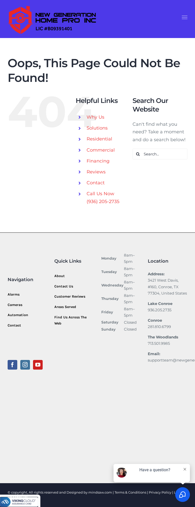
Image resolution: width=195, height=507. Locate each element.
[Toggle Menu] (184, 17)
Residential (99, 139)
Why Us (95, 117)
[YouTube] (38, 365)
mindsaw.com (100, 492)
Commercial (101, 150)
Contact (96, 183)
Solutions (97, 128)
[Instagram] (25, 365)
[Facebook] (12, 365)
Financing (98, 161)
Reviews (96, 172)
